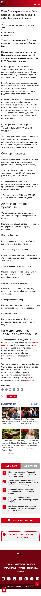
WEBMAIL (20, 572)
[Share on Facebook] (6, 389)
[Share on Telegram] (10, 389)
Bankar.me (29, 380)
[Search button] (35, 3)
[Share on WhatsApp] (18, 389)
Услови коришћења (28, 568)
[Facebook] (9, 578)
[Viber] (37, 579)
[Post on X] (14, 389)
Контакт (31, 564)
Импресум (20, 564)
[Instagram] (14, 578)
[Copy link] (2, 389)
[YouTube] (3, 578)
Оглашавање (10, 568)
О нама (9, 564)
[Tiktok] (32, 578)
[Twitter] (20, 578)
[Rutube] (26, 578)
